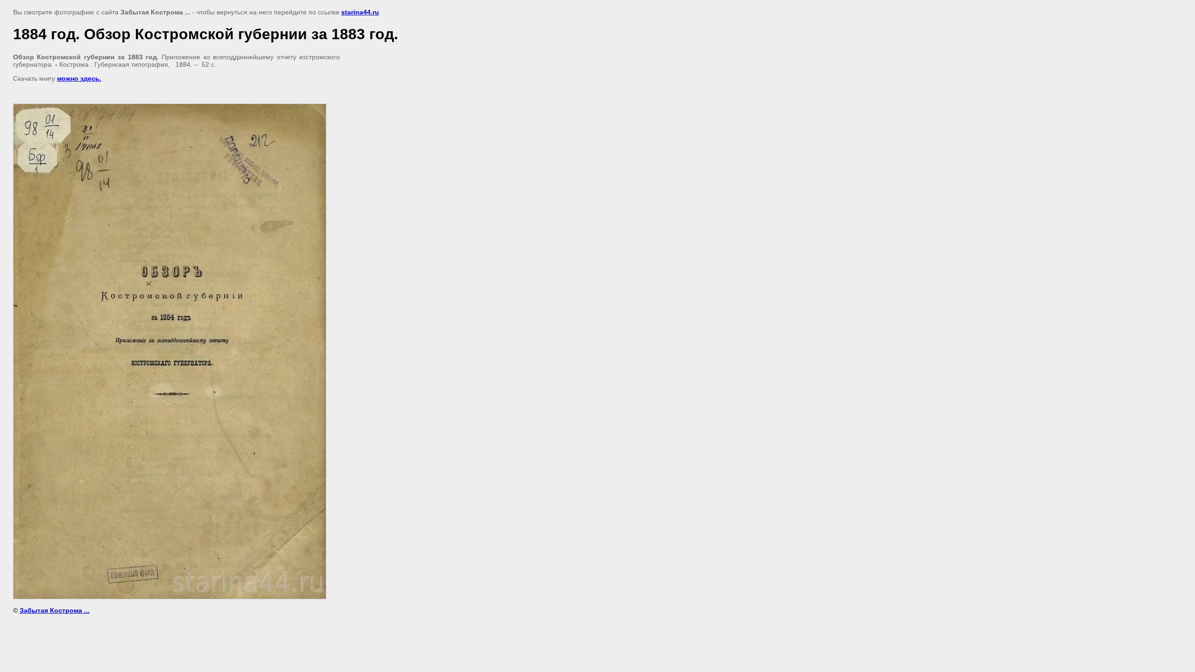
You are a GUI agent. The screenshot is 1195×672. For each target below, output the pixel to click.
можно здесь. (79, 78)
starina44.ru (360, 12)
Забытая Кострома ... (55, 610)
